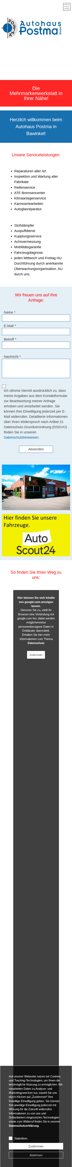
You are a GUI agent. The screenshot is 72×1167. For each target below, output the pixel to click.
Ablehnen (36, 1155)
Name (8, 312)
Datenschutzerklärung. (24, 1125)
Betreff (9, 339)
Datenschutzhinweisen (21, 437)
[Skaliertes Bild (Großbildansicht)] (31, 28)
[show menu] (66, 6)
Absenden (36, 449)
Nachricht (11, 356)
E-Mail (9, 326)
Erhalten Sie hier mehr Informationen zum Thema (36, 639)
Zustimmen (36, 654)
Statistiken (20, 1138)
